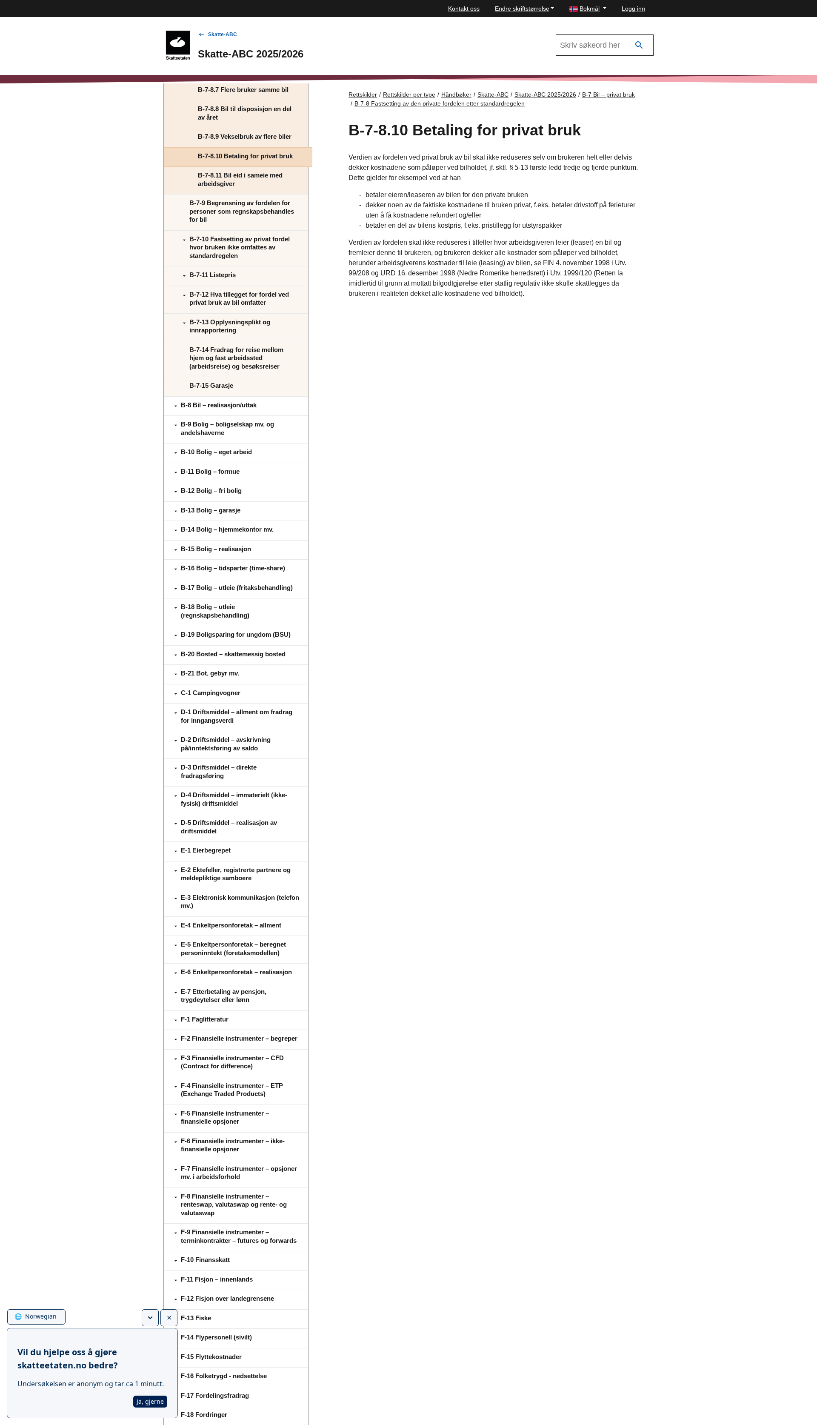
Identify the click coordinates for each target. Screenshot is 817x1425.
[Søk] (639, 45)
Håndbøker (456, 94)
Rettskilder (363, 94)
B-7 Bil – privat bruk (608, 94)
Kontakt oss (464, 8)
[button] (587, 8)
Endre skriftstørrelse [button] (522, 8)
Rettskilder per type (409, 94)
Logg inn (633, 8)
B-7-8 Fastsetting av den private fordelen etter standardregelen (439, 103)
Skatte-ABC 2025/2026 (545, 94)
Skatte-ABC (222, 34)
